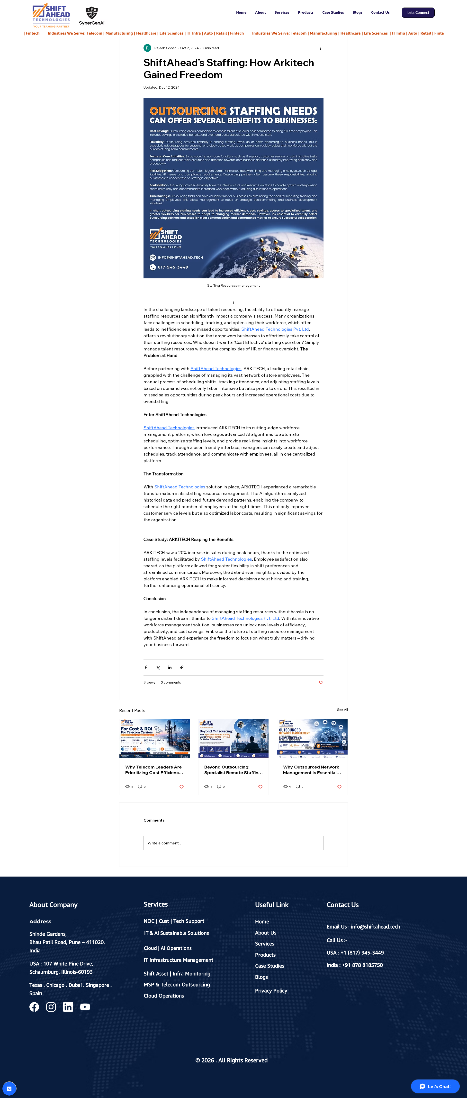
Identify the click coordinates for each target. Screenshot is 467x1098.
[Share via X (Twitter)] (157, 667)
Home (262, 921)
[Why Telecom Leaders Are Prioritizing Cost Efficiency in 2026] (154, 738)
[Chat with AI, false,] (9, 1089)
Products (265, 955)
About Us (265, 932)
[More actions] (320, 48)
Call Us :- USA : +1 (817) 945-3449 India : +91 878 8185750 (355, 952)
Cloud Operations (164, 995)
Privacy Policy (271, 990)
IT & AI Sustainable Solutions (176, 933)
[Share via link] (181, 667)
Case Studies (269, 965)
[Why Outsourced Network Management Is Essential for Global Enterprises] (312, 738)
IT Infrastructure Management (178, 960)
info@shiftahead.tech (375, 926)
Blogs (261, 977)
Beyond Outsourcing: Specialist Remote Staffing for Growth (232, 769)
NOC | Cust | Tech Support (174, 921)
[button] (260, 12)
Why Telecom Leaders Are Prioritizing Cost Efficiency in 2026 (153, 769)
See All (342, 709)
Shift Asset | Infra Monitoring (177, 973)
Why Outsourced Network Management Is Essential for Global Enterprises (311, 769)
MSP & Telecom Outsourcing (177, 984)
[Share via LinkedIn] (169, 667)
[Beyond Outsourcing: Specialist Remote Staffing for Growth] (233, 738)
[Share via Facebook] (146, 667)
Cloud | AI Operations (168, 948)
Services (264, 943)
